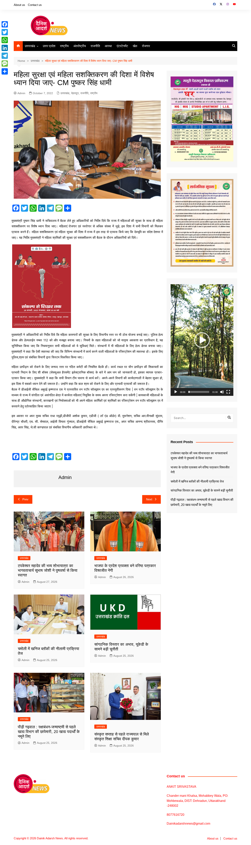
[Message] (5, 63)
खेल (135, 46)
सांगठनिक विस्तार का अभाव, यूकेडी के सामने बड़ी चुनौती (202, 490)
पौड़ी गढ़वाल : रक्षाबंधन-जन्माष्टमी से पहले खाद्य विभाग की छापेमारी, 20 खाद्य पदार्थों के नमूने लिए (49, 731)
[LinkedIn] (5, 48)
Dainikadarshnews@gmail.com (188, 823)
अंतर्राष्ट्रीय (79, 46)
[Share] (5, 71)
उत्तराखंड (30, 46)
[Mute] (222, 392)
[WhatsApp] (5, 40)
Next (149, 499)
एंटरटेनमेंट (122, 46)
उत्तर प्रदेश (49, 46)
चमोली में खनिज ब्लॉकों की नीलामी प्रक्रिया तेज (197, 481)
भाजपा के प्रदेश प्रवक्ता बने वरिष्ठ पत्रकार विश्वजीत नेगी (200, 470)
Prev (25, 499)
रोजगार (146, 46)
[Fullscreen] (228, 392)
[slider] (198, 392)
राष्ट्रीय (64, 46)
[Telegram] (5, 56)
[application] (202, 340)
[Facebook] (5, 24)
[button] (202, 340)
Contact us (35, 4)
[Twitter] (5, 32)
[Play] (176, 392)
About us (19, 4)
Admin (21, 93)
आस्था (108, 46)
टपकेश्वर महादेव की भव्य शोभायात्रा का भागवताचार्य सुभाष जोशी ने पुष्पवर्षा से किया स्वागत (47, 570)
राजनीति (95, 46)
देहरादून (75, 93)
